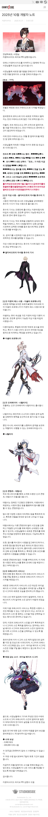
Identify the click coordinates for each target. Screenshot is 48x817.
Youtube (37, 2)
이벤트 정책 (12, 815)
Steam (45, 2)
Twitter (33, 2)
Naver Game (41, 2)
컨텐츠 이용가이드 (34, 815)
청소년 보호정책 (22, 815)
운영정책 (36, 811)
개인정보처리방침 (26, 811)
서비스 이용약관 (14, 811)
